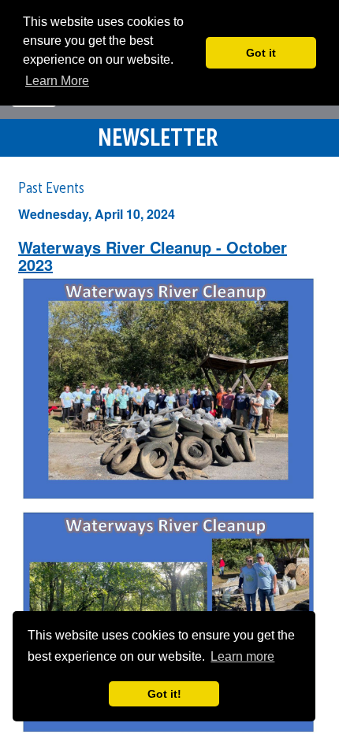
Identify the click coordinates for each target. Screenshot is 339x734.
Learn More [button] (57, 80)
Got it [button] (261, 52)
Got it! (164, 694)
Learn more (242, 656)
